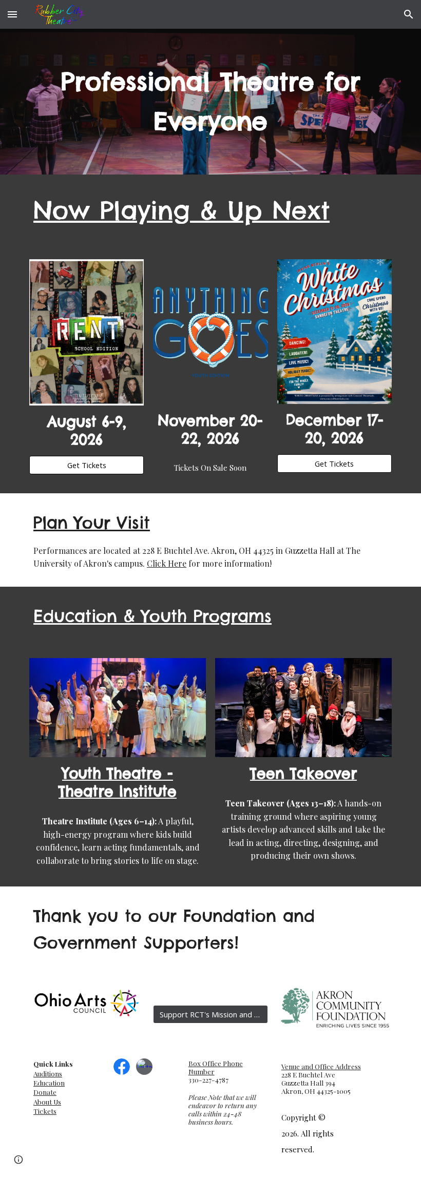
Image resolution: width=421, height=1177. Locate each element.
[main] (210, 101)
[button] (12, 14)
